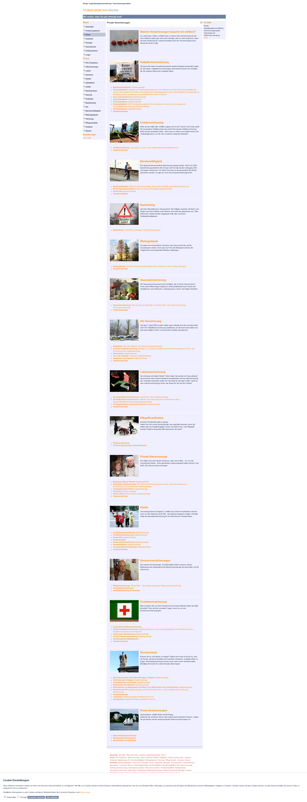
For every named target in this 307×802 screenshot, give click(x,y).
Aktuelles (122, 755)
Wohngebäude (92, 115)
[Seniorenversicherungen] (125, 571)
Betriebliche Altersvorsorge (124, 484)
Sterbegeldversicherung (123, 588)
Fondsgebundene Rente (123, 489)
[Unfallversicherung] (125, 133)
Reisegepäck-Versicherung (124, 738)
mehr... (206, 38)
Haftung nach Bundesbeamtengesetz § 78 (144, 90)
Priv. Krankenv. (92, 63)
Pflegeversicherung (121, 443)
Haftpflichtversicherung (154, 62)
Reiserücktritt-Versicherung (124, 740)
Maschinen (114, 765)
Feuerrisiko (128, 230)
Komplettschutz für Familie (124, 682)
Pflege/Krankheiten (151, 418)
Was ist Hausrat (138, 305)
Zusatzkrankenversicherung (125, 547)
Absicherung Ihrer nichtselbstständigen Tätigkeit (133, 678)
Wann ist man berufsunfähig (140, 186)
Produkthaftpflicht (167, 768)
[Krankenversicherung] (125, 612)
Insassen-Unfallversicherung (125, 349)
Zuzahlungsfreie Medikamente (125, 639)
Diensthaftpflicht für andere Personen (152, 94)
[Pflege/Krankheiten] (125, 428)
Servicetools (91, 47)
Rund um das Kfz (120, 690)
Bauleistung (91, 103)
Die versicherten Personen (160, 104)
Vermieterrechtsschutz (118, 770)
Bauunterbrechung (154, 770)
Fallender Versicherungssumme (151, 399)
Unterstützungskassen (178, 484)
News (163, 755)
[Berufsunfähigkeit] (125, 172)
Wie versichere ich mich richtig (165, 266)
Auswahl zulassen (36, 797)
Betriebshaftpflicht (169, 765)
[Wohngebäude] (125, 251)
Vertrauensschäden (152, 768)
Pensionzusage (162, 484)
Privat (88, 35)
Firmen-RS (136, 763)
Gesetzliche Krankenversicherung (127, 627)
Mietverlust (132, 770)
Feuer (151, 763)
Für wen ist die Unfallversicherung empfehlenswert (159, 148)
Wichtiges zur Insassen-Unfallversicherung (155, 349)
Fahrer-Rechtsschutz (171, 690)
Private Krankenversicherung (125, 629)
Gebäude (89, 99)
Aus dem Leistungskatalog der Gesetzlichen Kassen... (173, 629)
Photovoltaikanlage (141, 765)
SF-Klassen (143, 346)
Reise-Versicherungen (153, 710)
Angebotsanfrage (138, 87)
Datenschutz (85, 792)
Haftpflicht (90, 83)
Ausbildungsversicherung (124, 532)
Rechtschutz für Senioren (124, 685)
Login (88, 55)
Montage (181, 770)
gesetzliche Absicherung (179, 186)
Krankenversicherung (153, 601)
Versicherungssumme (151, 230)
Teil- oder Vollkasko (130, 346)
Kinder (88, 79)
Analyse (142, 755)
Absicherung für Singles (123, 680)
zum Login (87, 138)
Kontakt (89, 43)
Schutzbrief (118, 353)
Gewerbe (89, 39)
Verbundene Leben (147, 397)
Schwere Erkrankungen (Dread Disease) (129, 445)
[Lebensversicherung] (125, 382)
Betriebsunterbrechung (119, 768)
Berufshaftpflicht (155, 765)
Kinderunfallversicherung (123, 542)
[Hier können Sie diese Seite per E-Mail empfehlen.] (201, 23)
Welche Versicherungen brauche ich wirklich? (168, 31)
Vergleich (133, 356)
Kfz (87, 107)
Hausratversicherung (153, 280)
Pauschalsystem (179, 349)
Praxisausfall (176, 763)
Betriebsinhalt (180, 768)
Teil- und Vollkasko (121, 356)
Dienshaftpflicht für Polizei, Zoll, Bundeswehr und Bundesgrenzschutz (146, 92)
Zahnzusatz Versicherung (123, 634)
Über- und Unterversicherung (173, 305)
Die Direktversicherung (146, 484)
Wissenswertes (132, 755)
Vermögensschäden (136, 768)
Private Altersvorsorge (153, 456)
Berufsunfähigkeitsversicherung (125, 402)
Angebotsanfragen (153, 755)
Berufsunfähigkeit (93, 111)
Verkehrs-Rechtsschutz (152, 690)
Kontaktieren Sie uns (146, 697)
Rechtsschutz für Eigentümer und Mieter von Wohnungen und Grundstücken (145, 687)
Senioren (89, 75)
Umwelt (188, 770)
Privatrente (117, 491)
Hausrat (89, 95)
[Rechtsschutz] (125, 663)
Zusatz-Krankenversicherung (125, 636)
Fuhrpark (145, 763)
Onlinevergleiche (93, 31)
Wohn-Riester (131, 494)
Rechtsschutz (91, 91)
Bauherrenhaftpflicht (122, 87)
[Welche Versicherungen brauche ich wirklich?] (125, 42)
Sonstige (23, 797)
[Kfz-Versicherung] (125, 331)
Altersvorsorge (92, 67)
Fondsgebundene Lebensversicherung (129, 404)
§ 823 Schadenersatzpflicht (138, 104)
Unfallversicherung (151, 122)
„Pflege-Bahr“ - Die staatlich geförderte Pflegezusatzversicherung (155, 586)
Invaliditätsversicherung (123, 535)
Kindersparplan (119, 540)
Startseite (90, 27)
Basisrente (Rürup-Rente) (124, 482)
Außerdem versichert (153, 305)
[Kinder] (125, 518)
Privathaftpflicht (120, 104)
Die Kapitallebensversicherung (126, 397)
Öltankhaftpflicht (120, 109)
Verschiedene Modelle (160, 186)
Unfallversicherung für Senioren (126, 590)
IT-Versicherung (188, 763)
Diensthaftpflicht (120, 90)
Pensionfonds (132, 486)
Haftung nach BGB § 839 (171, 90)
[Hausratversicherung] (125, 290)
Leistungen (134, 148)
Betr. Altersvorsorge (184, 765)
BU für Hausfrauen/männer (124, 189)
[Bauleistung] (125, 215)
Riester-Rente (119, 494)
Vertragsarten (118, 699)
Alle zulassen (52, 797)
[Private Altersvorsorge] (125, 467)
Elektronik (158, 763)
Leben (88, 71)
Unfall (88, 87)
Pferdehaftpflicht (120, 102)
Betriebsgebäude (124, 763)
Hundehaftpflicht (120, 99)
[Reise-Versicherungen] (125, 721)
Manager (166, 763)
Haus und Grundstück (122, 97)
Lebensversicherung (152, 372)
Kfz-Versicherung (150, 321)
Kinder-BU (117, 191)
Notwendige (11, 797)
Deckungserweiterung (121, 307)
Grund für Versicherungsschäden (139, 266)
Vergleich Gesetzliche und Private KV (127, 632)
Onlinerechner (92, 51)
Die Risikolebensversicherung (125, 399)
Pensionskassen (119, 486)
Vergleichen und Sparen (123, 358)
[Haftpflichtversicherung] (125, 72)
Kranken (89, 127)
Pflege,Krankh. (92, 123)
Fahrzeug (90, 119)
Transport (123, 765)
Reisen (88, 131)
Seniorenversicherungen (155, 560)
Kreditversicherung (169, 770)
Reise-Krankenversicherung (124, 736)
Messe (130, 765)
